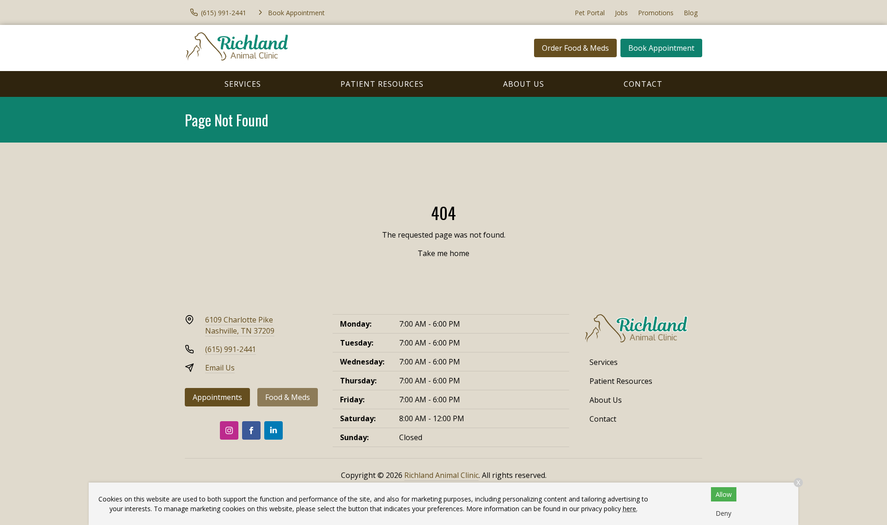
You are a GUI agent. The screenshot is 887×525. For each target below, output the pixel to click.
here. (630, 508)
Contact (643, 84)
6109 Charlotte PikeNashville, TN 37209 (239, 325)
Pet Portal (590, 12)
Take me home (443, 253)
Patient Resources (382, 84)
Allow (724, 494)
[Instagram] (229, 430)
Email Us (220, 368)
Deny (723, 513)
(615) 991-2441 (230, 349)
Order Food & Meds (575, 48)
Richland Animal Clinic (441, 475)
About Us (523, 84)
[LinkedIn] (273, 430)
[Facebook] (251, 430)
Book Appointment (661, 48)
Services (243, 84)
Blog (691, 12)
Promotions (656, 12)
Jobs (621, 12)
